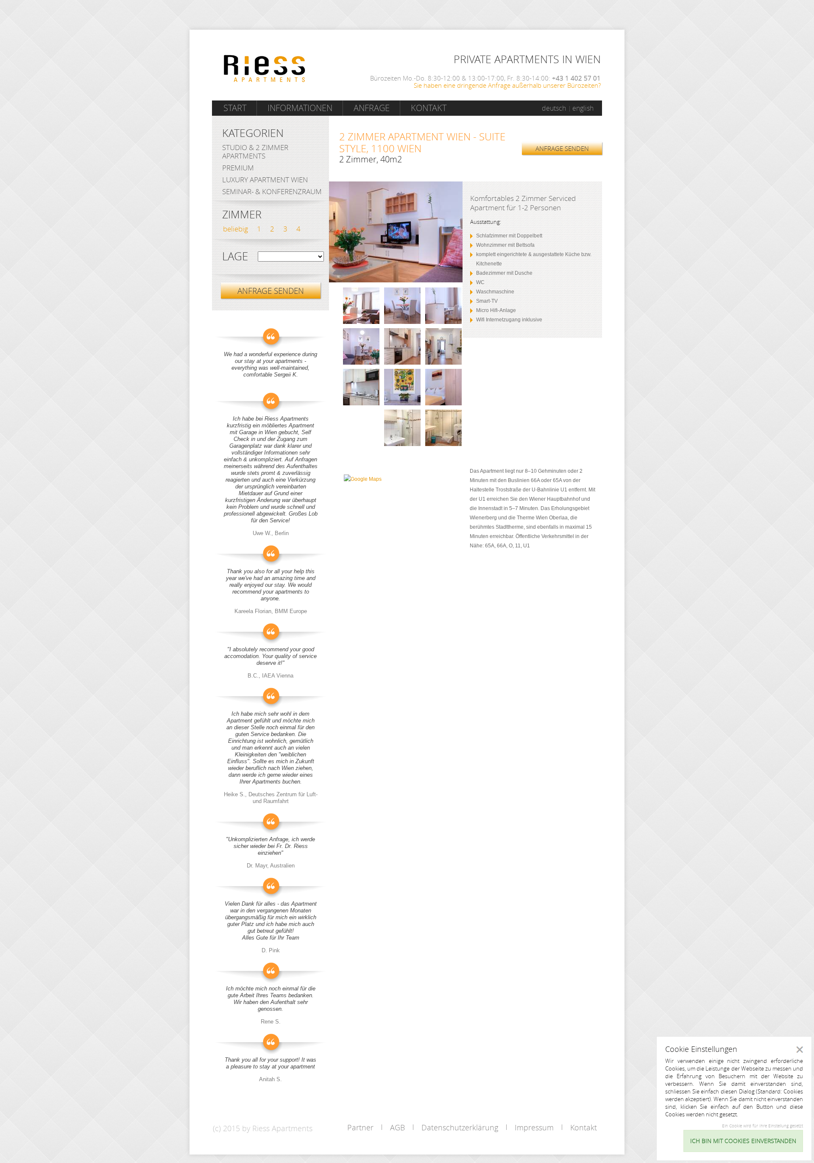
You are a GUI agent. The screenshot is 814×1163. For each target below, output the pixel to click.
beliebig (235, 229)
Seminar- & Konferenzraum (272, 191)
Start (234, 108)
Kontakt (428, 108)
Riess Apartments (264, 68)
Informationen (300, 108)
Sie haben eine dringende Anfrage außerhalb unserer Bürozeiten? (507, 85)
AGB (397, 1127)
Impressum (534, 1127)
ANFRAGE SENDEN (562, 148)
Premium (238, 168)
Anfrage (372, 108)
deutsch (554, 108)
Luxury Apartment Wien (265, 179)
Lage (235, 256)
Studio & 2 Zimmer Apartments (255, 151)
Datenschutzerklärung (459, 1127)
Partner (360, 1127)
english (583, 108)
